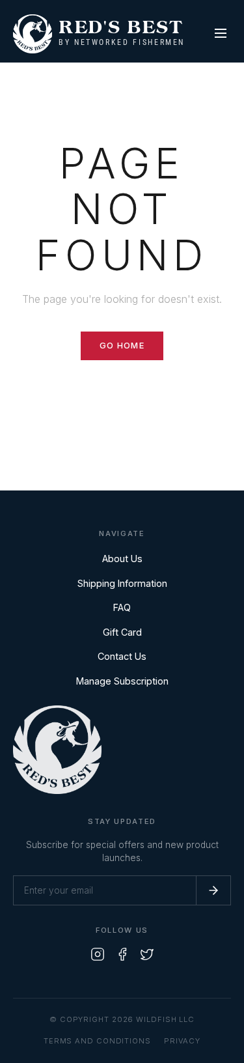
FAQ (122, 607)
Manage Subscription (122, 681)
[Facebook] (122, 957)
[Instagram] (97, 957)
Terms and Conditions (97, 1040)
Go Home (122, 345)
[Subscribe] (213, 890)
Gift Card (122, 632)
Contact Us (122, 656)
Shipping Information (122, 583)
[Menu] (220, 34)
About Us (122, 558)
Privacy (182, 1040)
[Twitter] (147, 957)
